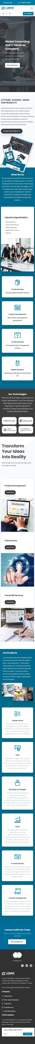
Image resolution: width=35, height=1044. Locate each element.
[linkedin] (9, 13)
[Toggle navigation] (32, 8)
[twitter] (6, 13)
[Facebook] (3, 13)
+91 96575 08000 (25, 2)
